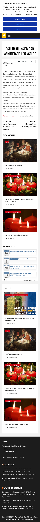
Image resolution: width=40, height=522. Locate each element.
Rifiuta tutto (20, 29)
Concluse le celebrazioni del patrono (13, 474)
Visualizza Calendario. (28, 280)
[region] (20, 16)
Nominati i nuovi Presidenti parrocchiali (29, 124)
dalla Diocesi (9, 464)
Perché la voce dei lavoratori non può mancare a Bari (18, 500)
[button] (4, 280)
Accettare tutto (20, 19)
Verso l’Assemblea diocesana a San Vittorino (9, 125)
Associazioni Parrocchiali (13, 45)
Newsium (20, 520)
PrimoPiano (31, 45)
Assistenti (8, 176)
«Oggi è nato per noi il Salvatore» (13, 165)
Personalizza (20, 24)
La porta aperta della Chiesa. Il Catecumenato (16, 478)
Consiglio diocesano (20, 295)
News (24, 45)
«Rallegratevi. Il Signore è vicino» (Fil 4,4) (16, 235)
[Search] (36, 36)
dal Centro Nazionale (13, 488)
